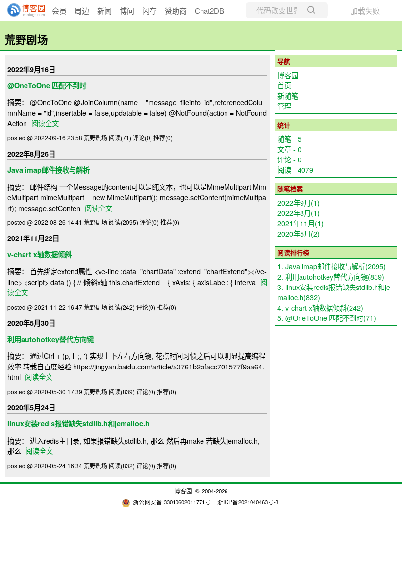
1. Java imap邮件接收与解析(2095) (331, 266)
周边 (82, 10)
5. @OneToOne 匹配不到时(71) (326, 318)
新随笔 (287, 95)
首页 (284, 85)
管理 (284, 106)
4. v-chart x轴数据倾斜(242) (320, 307)
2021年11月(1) (300, 223)
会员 (59, 10)
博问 (127, 10)
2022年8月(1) (298, 213)
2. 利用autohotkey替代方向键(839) (330, 276)
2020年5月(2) (298, 233)
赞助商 (176, 10)
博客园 (287, 75)
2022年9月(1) (298, 202)
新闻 (104, 10)
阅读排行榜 (293, 252)
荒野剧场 (26, 39)
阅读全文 (45, 123)
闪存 (149, 10)
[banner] (22, 10)
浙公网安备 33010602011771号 (172, 502)
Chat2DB (209, 10)
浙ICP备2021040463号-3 (247, 502)
